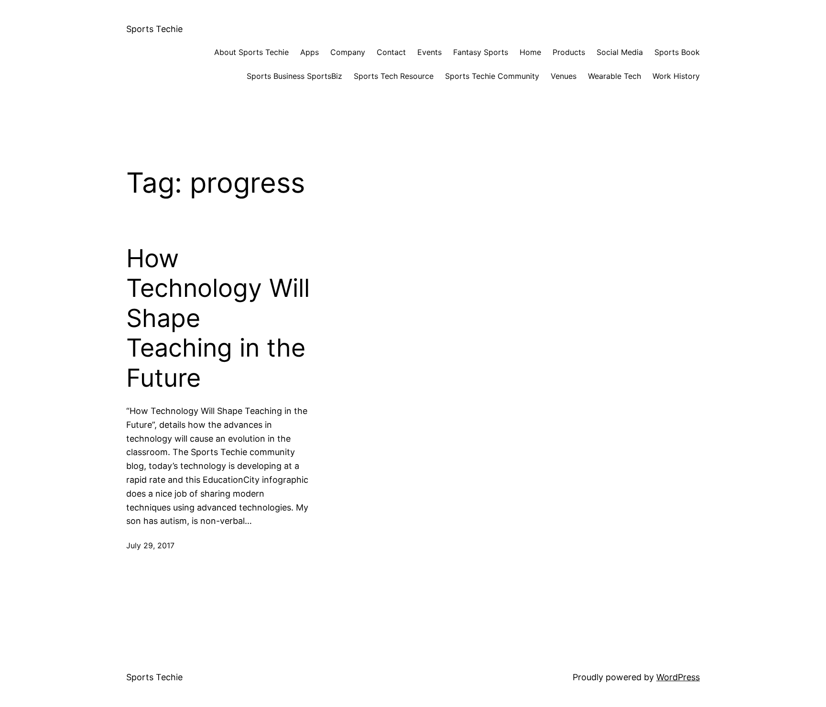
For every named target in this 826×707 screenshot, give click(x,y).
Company (347, 52)
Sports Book (677, 52)
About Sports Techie (251, 52)
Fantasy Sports (480, 52)
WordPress (678, 677)
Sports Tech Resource (394, 76)
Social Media (620, 52)
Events (429, 52)
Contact (391, 52)
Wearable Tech (614, 76)
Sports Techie (154, 29)
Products (569, 52)
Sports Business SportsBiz (294, 76)
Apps (309, 52)
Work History (676, 76)
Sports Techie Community (492, 76)
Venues (563, 76)
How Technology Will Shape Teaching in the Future (218, 318)
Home (530, 52)
